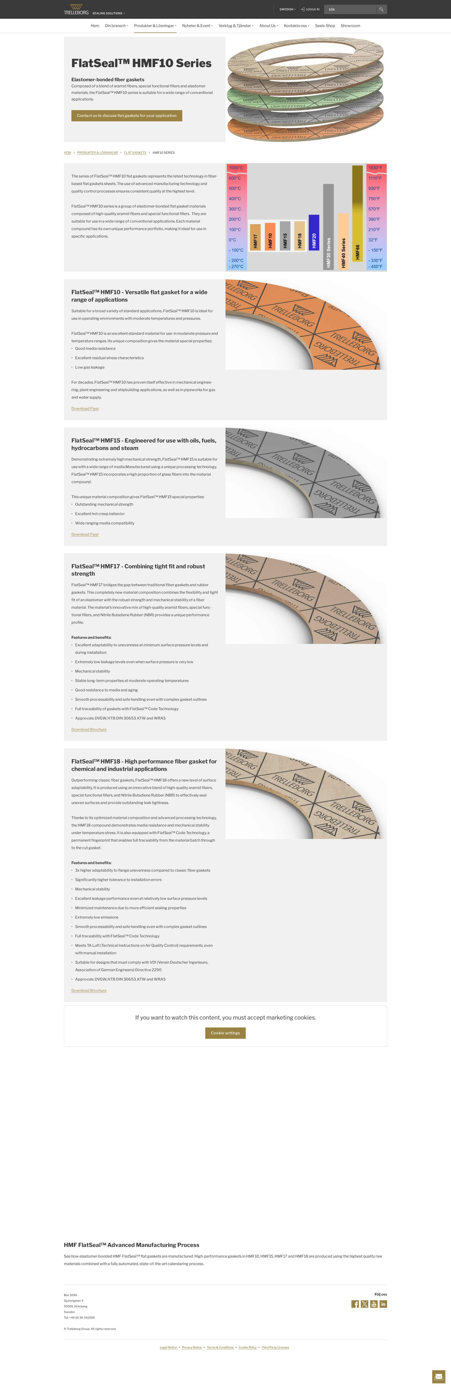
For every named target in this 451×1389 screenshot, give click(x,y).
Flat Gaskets (135, 152)
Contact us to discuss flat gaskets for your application (127, 115)
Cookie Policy (248, 1347)
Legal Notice (168, 1347)
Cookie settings (225, 1033)
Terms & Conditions (220, 1347)
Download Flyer (85, 408)
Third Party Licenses (275, 1347)
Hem (67, 152)
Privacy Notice (192, 1347)
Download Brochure (88, 729)
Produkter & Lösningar (97, 152)
